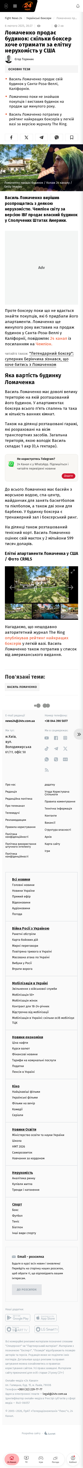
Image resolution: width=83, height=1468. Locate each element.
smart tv (17, 1329)
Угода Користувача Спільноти (57, 793)
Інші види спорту (24, 1233)
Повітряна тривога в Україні (32, 951)
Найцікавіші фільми (26, 1092)
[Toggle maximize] (72, 571)
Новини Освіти (24, 1129)
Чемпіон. (44, 343)
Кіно (16, 1086)
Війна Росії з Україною (30, 928)
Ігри (47, 851)
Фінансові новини (25, 1054)
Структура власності (58, 830)
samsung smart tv (46, 1329)
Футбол (17, 1216)
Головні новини (23, 885)
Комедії (17, 1109)
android (17, 1318)
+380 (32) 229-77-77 (29, 1389)
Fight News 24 (14, 18)
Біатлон (17, 1227)
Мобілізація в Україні (30, 983)
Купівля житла (22, 1184)
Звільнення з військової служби (34, 989)
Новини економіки (27, 1037)
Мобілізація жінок (24, 1000)
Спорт (17, 1204)
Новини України (23, 891)
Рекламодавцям (15, 820)
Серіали (17, 1115)
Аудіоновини (21, 908)
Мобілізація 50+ (23, 995)
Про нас (10, 784)
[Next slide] (70, 587)
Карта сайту (52, 844)
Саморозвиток (22, 1152)
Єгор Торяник (24, 59)
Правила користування (20, 827)
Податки (18, 1066)
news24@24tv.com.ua (20, 721)
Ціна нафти (20, 1043)
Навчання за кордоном (28, 1158)
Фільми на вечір (23, 1103)
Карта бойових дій (25, 940)
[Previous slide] (12, 587)
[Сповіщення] (78, 6)
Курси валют (21, 1048)
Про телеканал (15, 806)
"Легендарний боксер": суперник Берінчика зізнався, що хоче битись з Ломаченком (39, 359)
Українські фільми (25, 1097)
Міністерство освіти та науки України (38, 1135)
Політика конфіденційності (17, 835)
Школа (16, 1141)
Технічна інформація (58, 808)
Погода (17, 914)
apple (46, 1318)
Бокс (15, 1210)
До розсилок (27, 1289)
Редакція (11, 791)
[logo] (28, 6)
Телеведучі (12, 813)
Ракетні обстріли (24, 934)
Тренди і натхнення (25, 1190)
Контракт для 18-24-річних (30, 1006)
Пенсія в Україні (23, 1072)
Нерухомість (22, 1173)
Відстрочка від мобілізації (30, 1012)
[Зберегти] (71, 137)
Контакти (51, 815)
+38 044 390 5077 (56, 721)
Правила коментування (60, 801)
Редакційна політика (18, 798)
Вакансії (50, 822)
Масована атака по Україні (31, 957)
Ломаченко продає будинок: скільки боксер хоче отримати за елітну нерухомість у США (67, 18)
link (47, 738)
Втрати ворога (22, 969)
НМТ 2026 (18, 1146)
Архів (48, 837)
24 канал (58, 338)
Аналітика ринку (23, 1178)
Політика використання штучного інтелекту (20, 845)
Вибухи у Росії (22, 963)
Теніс (15, 1221)
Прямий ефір (21, 896)
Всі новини (21, 879)
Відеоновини (21, 902)
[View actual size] (62, 571)
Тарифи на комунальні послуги (34, 1060)
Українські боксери (39, 18)
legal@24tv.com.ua (55, 1393)
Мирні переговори (25, 946)
